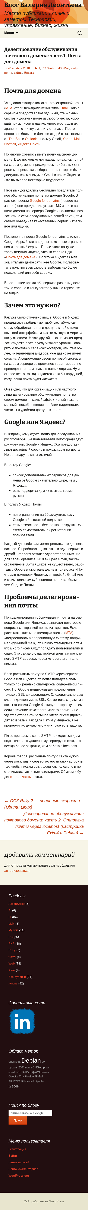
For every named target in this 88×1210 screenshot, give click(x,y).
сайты (18, 72)
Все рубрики (17, 976)
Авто (12, 970)
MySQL (13, 930)
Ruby (12, 950)
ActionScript (17, 903)
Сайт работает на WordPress (44, 1201)
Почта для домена (20, 257)
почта (8, 72)
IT (39, 68)
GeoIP (14, 1086)
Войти (13, 1155)
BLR (23, 1081)
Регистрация (17, 1149)
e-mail (12, 1072)
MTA (8, 108)
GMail (65, 68)
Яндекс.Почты (29, 144)
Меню (9, 33)
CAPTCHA (22, 1072)
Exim (18, 1061)
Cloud (12, 1061)
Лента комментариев (23, 1169)
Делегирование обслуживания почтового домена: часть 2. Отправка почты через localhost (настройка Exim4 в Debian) (44, 823)
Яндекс (29, 72)
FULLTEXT (14, 1081)
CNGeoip (38, 1067)
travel (12, 957)
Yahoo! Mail (72, 139)
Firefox (29, 1076)
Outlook (31, 139)
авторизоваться (16, 870)
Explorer (35, 1072)
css (48, 1067)
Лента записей (19, 1162)
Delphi (28, 1067)
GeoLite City (16, 1076)
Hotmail (10, 144)
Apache (40, 1081)
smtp (74, 68)
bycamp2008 (16, 1067)
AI (10, 910)
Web (50, 68)
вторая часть (20, 777)
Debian (31, 1060)
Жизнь (13, 983)
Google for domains (45, 200)
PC (44, 68)
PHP (12, 943)
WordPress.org (19, 1175)
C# (43, 1061)
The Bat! (15, 139)
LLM (12, 923)
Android (31, 1081)
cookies (45, 1072)
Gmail (64, 108)
